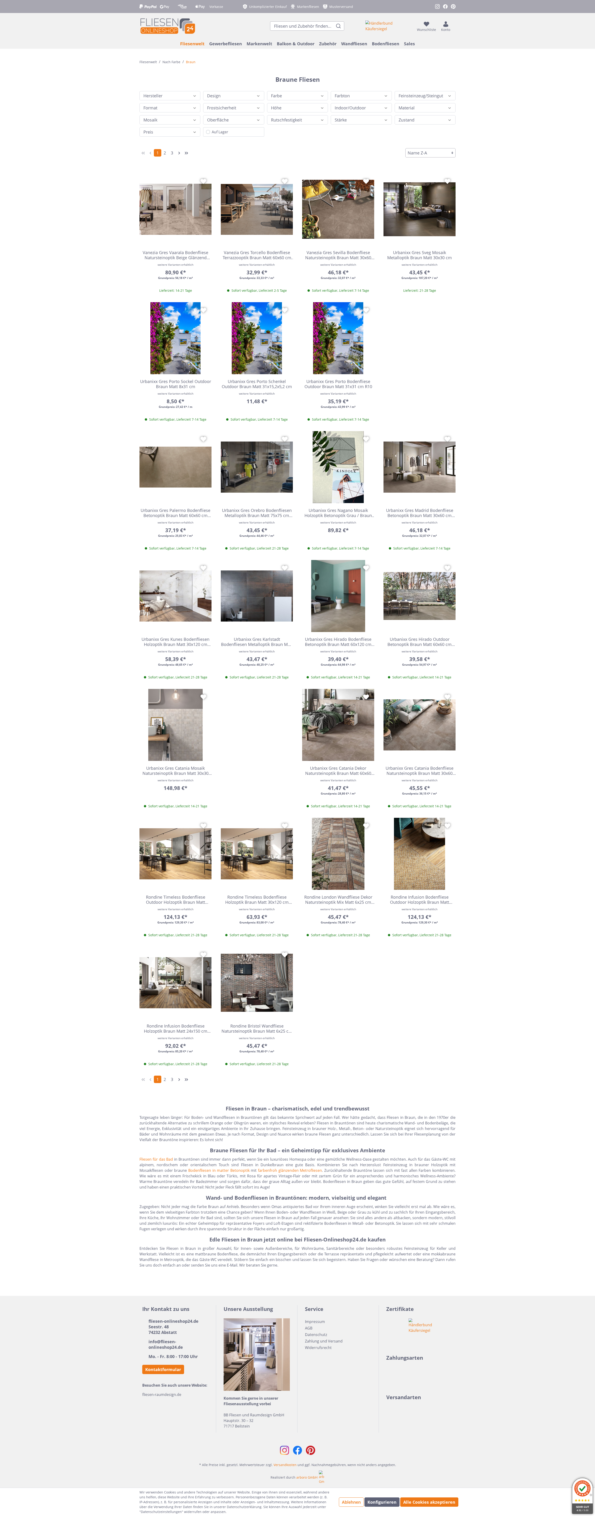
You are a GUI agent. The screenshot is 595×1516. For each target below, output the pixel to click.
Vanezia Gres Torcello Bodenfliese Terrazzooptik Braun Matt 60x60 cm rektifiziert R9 (257, 255)
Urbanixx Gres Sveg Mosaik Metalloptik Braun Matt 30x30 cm (419, 255)
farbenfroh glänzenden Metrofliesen (290, 1170)
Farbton (342, 95)
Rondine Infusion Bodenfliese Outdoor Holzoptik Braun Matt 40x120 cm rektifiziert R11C (419, 899)
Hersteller (152, 95)
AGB (308, 1328)
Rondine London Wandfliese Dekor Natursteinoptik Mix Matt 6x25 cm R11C (338, 899)
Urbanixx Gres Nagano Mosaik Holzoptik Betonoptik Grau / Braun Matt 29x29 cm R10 (338, 513)
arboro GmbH (306, 1477)
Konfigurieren (382, 1502)
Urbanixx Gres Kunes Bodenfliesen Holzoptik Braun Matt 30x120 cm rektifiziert (175, 642)
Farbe (276, 95)
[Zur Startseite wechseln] (167, 26)
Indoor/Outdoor (350, 108)
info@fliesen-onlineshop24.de (166, 1344)
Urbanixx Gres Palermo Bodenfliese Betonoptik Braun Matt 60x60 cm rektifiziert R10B (175, 513)
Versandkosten (285, 1465)
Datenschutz (316, 1334)
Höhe (276, 108)
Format (150, 108)
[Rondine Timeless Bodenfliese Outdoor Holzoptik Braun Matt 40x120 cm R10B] (175, 854)
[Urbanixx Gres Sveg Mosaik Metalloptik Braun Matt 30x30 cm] (419, 209)
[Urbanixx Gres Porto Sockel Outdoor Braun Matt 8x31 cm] (175, 338)
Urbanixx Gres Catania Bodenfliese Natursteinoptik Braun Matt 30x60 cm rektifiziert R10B (419, 771)
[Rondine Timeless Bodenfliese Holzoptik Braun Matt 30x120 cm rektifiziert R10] (257, 854)
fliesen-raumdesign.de (161, 1394)
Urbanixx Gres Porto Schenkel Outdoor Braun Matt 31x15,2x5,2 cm (257, 384)
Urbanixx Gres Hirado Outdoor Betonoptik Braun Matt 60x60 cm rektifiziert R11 (419, 642)
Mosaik (150, 120)
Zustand (406, 120)
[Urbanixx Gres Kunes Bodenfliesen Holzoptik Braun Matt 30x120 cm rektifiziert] (175, 596)
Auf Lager (220, 131)
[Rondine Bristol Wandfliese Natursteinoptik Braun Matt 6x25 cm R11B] (257, 983)
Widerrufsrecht (318, 1347)
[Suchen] (338, 26)
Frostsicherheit (221, 108)
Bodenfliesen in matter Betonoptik (219, 1170)
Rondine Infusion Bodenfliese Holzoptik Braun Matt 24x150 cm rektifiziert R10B (175, 1028)
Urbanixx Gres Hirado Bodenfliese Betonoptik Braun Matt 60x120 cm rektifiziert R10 (338, 642)
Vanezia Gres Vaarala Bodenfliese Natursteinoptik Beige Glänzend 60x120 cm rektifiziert (175, 255)
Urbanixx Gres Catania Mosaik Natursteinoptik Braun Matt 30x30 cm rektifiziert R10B (175, 771)
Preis (148, 132)
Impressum (315, 1321)
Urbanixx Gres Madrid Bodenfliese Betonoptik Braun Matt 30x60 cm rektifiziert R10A (419, 513)
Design (214, 95)
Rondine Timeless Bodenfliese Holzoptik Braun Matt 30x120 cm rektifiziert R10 (257, 899)
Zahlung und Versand (324, 1341)
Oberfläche (218, 120)
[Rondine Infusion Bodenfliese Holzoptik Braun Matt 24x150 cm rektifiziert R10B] (175, 983)
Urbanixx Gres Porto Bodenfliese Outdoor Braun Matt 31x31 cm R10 (338, 384)
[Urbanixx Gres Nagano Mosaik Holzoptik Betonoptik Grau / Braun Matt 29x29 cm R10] (338, 467)
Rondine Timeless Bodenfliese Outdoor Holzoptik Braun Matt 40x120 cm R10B (175, 899)
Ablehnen (351, 1502)
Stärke (341, 120)
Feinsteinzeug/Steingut (421, 95)
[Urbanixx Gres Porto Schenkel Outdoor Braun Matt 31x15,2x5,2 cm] (257, 338)
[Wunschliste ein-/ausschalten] (203, 181)
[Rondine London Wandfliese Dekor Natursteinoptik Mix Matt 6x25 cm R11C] (338, 854)
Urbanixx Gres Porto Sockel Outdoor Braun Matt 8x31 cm (175, 384)
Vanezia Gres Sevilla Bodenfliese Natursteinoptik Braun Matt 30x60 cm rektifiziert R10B (338, 255)
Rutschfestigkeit (286, 120)
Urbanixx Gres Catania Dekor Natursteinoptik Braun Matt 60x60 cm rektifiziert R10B (338, 771)
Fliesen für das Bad (156, 1159)
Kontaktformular (163, 1369)
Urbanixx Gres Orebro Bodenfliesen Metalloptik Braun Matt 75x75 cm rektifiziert (257, 513)
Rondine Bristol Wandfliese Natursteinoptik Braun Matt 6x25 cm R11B (256, 1028)
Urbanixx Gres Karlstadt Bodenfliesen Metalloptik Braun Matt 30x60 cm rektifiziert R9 (257, 642)
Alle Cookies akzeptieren (429, 1502)
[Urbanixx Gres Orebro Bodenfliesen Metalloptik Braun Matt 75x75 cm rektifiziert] (257, 467)
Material (407, 108)
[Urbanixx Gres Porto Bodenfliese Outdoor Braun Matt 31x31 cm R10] (338, 338)
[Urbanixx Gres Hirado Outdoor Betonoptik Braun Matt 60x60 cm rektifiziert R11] (419, 596)
